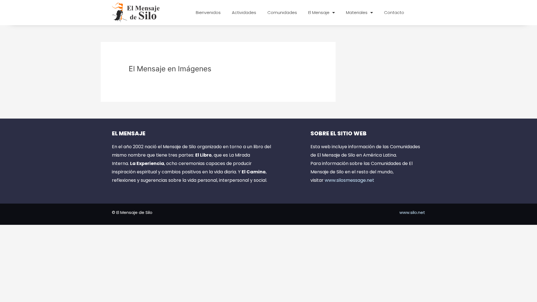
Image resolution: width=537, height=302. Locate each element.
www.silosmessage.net (349, 180)
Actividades (244, 12)
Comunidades (282, 12)
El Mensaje (318, 12)
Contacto (394, 12)
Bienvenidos (208, 12)
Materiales (357, 12)
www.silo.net (412, 212)
